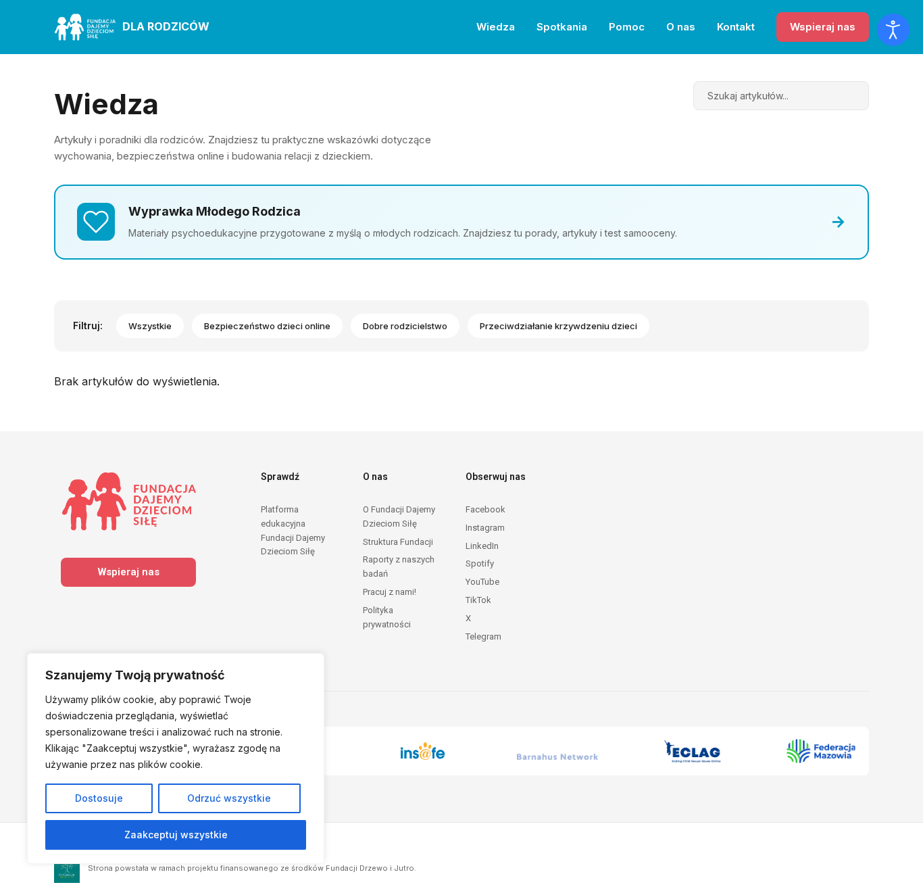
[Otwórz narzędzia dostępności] (893, 30)
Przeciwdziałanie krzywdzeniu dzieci (558, 325)
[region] (175, 758)
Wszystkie (150, 325)
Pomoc (627, 26)
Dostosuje (99, 798)
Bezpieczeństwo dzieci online (267, 325)
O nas (680, 26)
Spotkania (562, 26)
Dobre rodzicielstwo (405, 325)
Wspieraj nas (822, 26)
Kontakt (736, 26)
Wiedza (495, 26)
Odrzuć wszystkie (229, 798)
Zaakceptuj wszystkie (176, 834)
